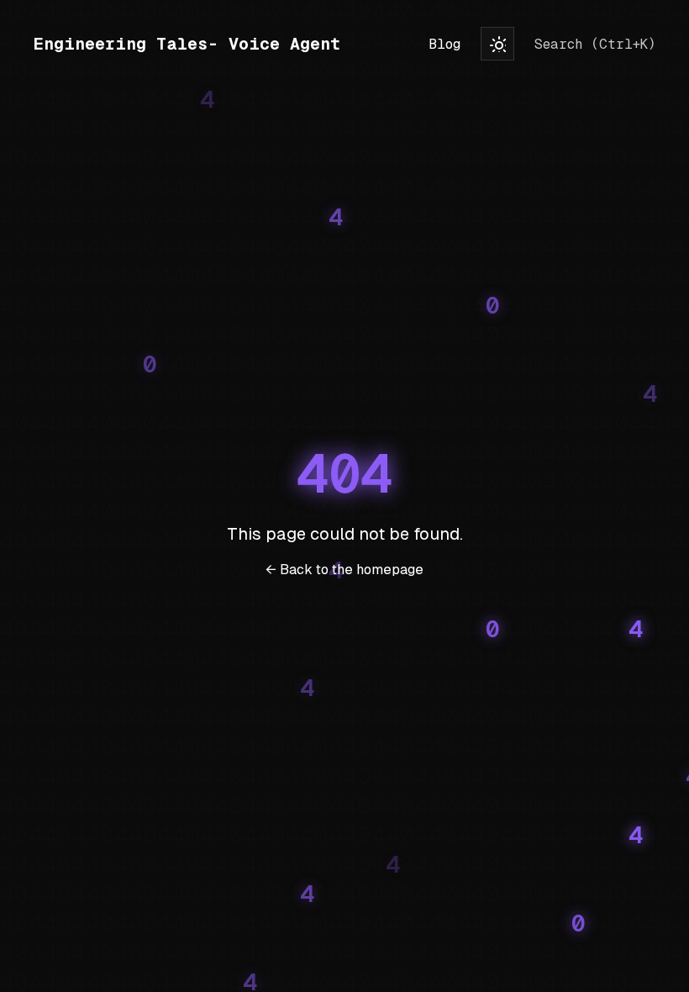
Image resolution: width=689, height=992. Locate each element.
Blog (444, 44)
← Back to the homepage (344, 570)
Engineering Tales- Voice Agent (187, 43)
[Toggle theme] (497, 44)
